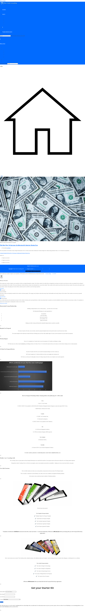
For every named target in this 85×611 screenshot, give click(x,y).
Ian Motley (9, 247)
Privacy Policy (45, 268)
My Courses (7, 52)
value (2, 175)
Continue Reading (15, 253)
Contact (3, 47)
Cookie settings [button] (48, 273)
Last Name (2, 596)
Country (1, 599)
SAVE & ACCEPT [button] (3, 303)
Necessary (3, 290)
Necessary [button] (2, 288)
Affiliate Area (7, 57)
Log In (3, 49)
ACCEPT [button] (54, 273)
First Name (2, 594)
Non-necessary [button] (2, 296)
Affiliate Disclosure (53, 268)
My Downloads (7, 54)
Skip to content (2, 0)
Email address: (3, 591)
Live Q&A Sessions (8, 56)
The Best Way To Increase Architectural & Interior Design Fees (19, 245)
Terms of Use (39, 268)
